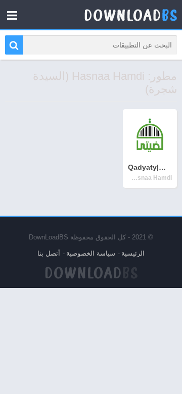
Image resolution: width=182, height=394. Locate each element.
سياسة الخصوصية (90, 253)
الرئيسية (133, 253)
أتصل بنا (48, 253)
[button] (14, 45)
